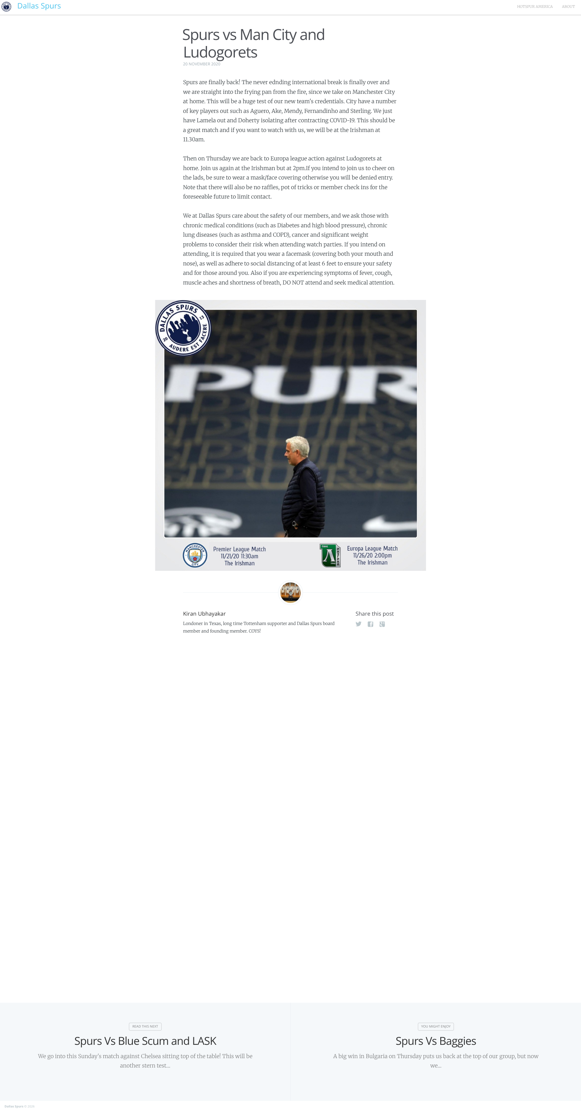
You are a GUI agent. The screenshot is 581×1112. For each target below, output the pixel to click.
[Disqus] (290, 732)
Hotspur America (535, 7)
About (568, 7)
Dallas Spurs (14, 1106)
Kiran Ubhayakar (204, 613)
